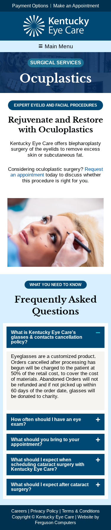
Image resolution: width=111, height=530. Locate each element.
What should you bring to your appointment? (45, 442)
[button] (55, 337)
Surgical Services (55, 62)
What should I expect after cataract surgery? (50, 487)
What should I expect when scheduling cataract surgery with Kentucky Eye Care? (47, 464)
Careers (19, 510)
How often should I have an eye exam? (46, 422)
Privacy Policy (44, 510)
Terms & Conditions (81, 510)
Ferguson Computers (55, 522)
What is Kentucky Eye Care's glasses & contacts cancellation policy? (46, 337)
